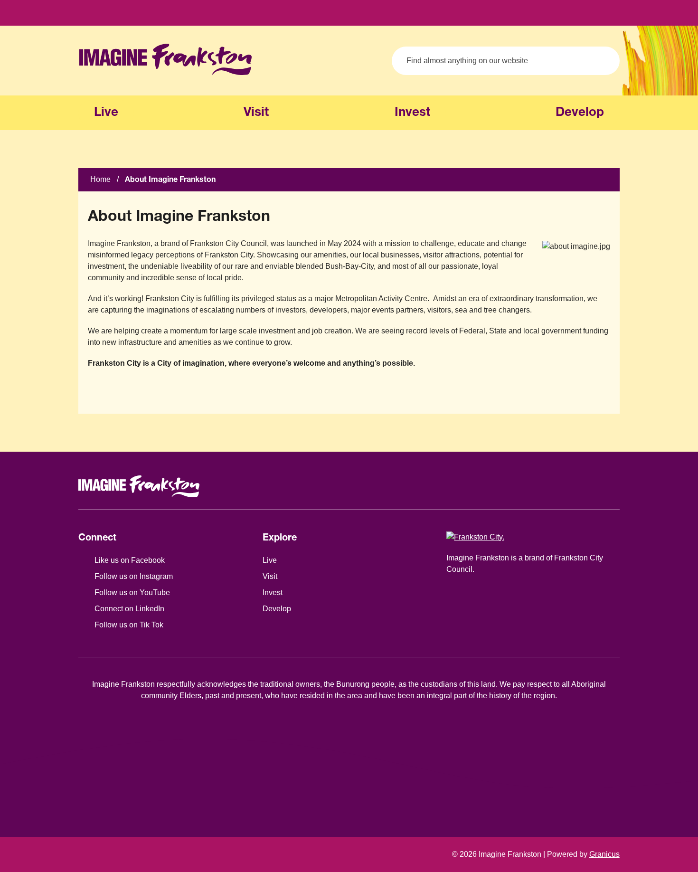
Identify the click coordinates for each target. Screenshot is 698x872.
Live (270, 560)
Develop (580, 112)
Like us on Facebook (129, 560)
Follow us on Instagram (133, 576)
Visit (256, 112)
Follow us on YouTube (132, 592)
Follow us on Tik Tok (128, 625)
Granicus (604, 854)
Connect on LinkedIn (129, 609)
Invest (412, 112)
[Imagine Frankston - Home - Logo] (165, 59)
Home (100, 179)
